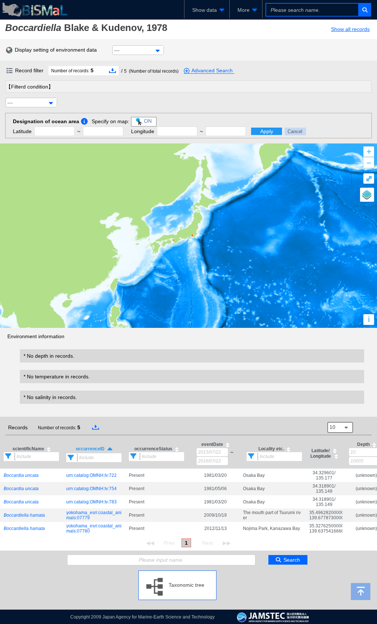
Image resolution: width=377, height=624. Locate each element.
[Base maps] (367, 195)
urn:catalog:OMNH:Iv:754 (91, 488)
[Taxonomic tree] (177, 573)
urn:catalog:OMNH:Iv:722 (91, 475)
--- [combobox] (117, 50)
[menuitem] (207, 10)
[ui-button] (364, 10)
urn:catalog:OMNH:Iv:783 (91, 502)
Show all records (350, 29)
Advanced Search (212, 70)
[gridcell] (31, 475)
